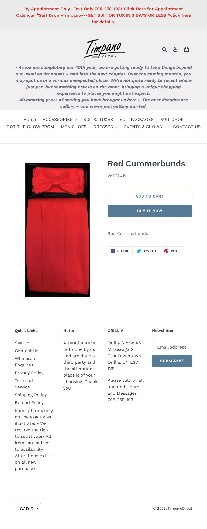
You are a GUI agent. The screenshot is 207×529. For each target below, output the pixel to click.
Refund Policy (29, 402)
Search (22, 342)
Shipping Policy (31, 394)
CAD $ (26, 508)
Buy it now (150, 211)
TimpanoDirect (180, 508)
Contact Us (26, 350)
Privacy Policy (29, 372)
